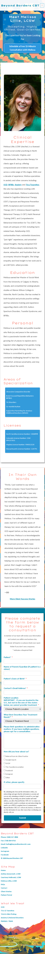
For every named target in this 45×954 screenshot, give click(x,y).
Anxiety (18, 184)
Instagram (5, 851)
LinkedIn (4, 848)
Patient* (7, 657)
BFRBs (11, 184)
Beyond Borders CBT (20, 5)
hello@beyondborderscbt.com (18, 844)
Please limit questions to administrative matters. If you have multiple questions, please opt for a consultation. (22, 729)
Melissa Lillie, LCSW (9, 881)
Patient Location (21, 701)
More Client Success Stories (22, 599)
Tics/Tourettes (32, 184)
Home (3, 870)
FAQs (3, 884)
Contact (4, 888)
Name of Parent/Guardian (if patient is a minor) (22, 668)
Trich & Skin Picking (8, 914)
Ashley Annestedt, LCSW (10, 874)
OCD (6, 184)
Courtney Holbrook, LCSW (11, 877)
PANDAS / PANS (7, 921)
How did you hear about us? (16, 751)
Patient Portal (6, 895)
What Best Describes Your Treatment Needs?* (20, 715)
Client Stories (6, 891)
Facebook (4, 855)
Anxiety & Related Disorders (12, 917)
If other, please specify (14, 782)
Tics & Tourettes (7, 910)
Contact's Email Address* (15, 688)
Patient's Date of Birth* (14, 678)
